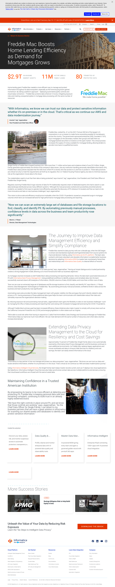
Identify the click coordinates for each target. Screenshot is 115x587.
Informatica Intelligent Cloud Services (25, 368)
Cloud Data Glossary (53, 567)
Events (50, 553)
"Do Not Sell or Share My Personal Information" (37, 9)
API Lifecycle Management (34, 567)
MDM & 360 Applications (14, 569)
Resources (58, 29)
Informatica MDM (70, 259)
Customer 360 (72, 569)
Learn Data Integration (76, 550)
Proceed (87, 14)
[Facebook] (93, 541)
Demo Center (31, 553)
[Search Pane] (80, 29)
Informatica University (54, 564)
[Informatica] (14, 29)
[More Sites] (106, 24)
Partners (66, 29)
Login (103, 24)
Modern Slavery (23, 580)
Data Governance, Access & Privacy (16, 572)
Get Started (31, 550)
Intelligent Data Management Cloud (16, 553)
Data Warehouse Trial (33, 564)
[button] (18, 449)
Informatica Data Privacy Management (27, 278)
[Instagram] (106, 541)
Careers (91, 558)
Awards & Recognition (94, 561)
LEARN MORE (66, 456)
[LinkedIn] (97, 541)
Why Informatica (28, 29)
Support (92, 24)
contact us (89, 29)
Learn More (90, 20)
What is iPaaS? (72, 558)
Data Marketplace (12, 575)
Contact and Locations (94, 564)
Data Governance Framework (76, 564)
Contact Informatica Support (96, 569)
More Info (105, 14)
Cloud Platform (12, 550)
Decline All (96, 14)
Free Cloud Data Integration (34, 556)
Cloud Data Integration (74, 556)
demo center (101, 29)
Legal (9, 580)
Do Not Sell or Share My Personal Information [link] (50, 580)
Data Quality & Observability (14, 567)
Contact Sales (31, 561)
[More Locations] (80, 24)
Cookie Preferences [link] (33, 580)
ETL (70, 553)
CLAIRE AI (10, 556)
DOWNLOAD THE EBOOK (92, 526)
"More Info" (9, 9)
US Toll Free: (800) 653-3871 (70, 24)
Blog (50, 556)
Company (84, 24)
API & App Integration (13, 564)
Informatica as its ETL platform (83, 255)
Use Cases (48, 29)
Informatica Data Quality (73, 261)
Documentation (52, 561)
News (90, 556)
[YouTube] (102, 541)
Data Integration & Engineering (15, 561)
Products (39, 29)
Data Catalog (11, 558)
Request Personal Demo (34, 558)
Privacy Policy (15, 580)
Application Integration (74, 572)
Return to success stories (20, 36)
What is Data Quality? (74, 567)
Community (51, 558)
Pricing (98, 24)
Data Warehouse (73, 561)
